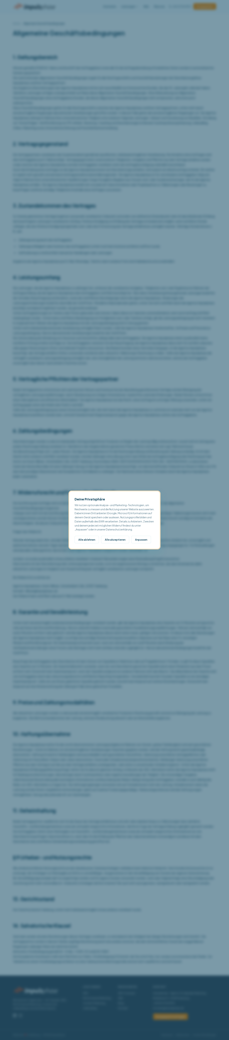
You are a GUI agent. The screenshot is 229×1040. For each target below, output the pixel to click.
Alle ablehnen (86, 539)
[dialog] (114, 520)
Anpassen (141, 539)
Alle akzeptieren (115, 539)
